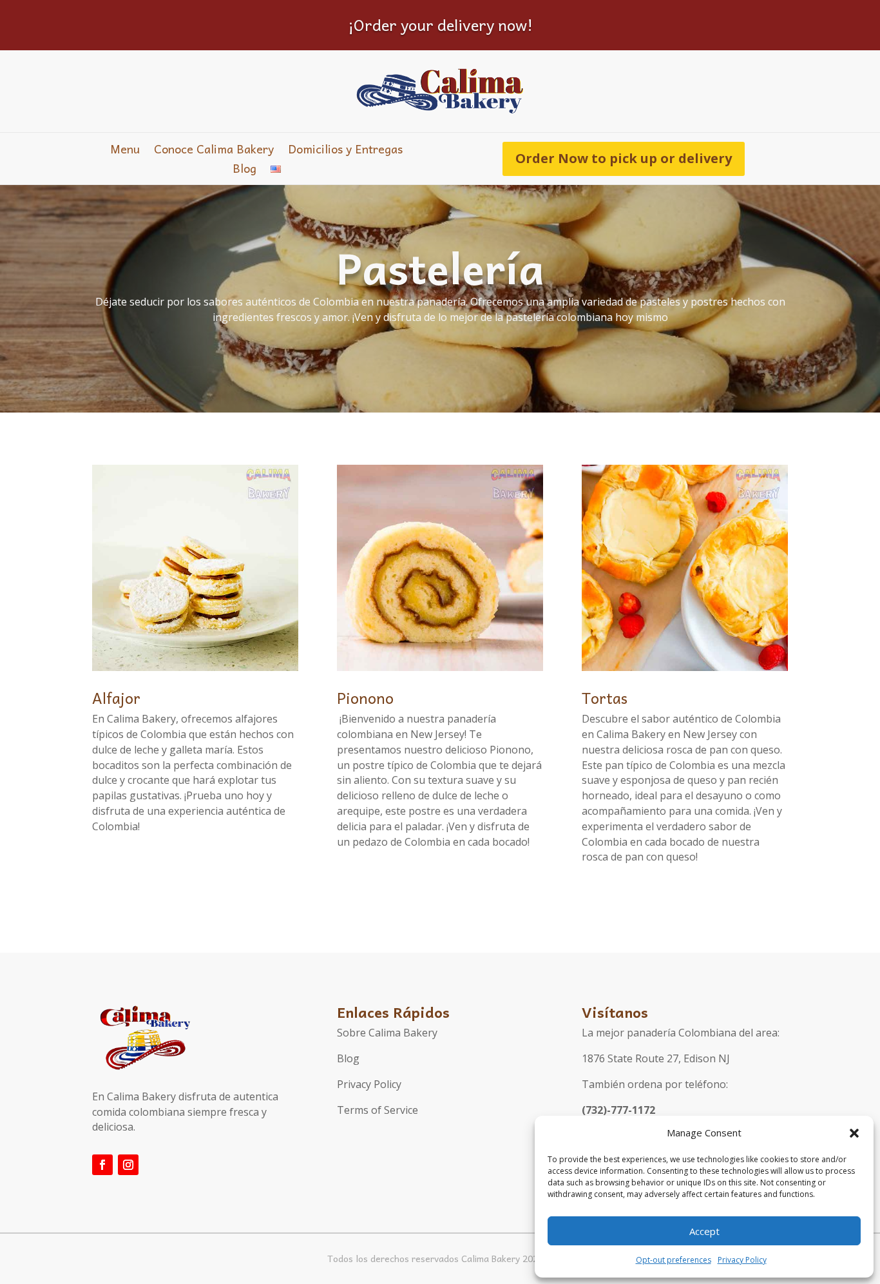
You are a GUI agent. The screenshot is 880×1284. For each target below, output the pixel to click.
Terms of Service (377, 1110)
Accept (704, 1231)
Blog (244, 170)
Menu (125, 151)
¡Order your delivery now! (440, 24)
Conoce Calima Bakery (214, 151)
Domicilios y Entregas (345, 151)
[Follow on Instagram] (128, 1164)
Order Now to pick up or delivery (623, 158)
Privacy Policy (742, 1259)
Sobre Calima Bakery (387, 1033)
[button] (854, 1133)
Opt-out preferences (673, 1259)
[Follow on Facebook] (102, 1164)
